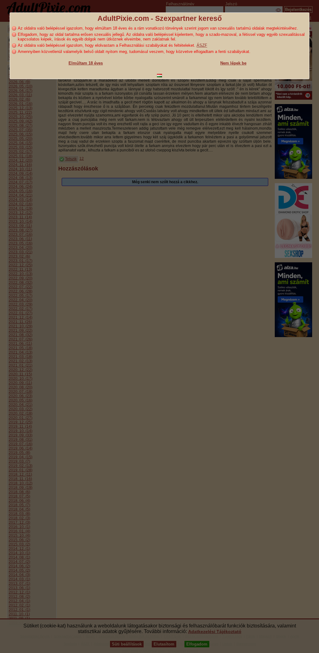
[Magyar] (159, 75)
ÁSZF (202, 45)
